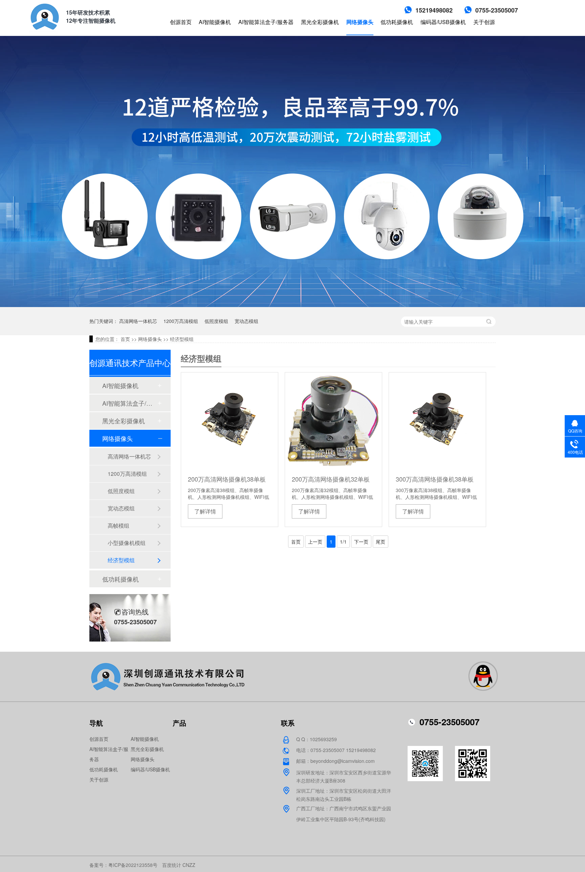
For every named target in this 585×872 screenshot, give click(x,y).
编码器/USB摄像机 (443, 22)
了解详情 (205, 511)
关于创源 (484, 22)
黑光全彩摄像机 (320, 22)
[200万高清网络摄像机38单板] (229, 420)
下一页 (361, 541)
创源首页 (181, 22)
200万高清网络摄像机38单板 (227, 478)
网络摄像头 (359, 22)
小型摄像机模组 (127, 543)
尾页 (380, 541)
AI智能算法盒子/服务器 (266, 22)
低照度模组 (216, 321)
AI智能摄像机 (215, 22)
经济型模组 (182, 339)
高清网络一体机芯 (138, 321)
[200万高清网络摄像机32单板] (333, 420)
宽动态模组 (246, 321)
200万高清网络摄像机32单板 (331, 478)
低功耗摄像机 (397, 22)
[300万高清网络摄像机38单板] (437, 420)
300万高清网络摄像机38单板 (435, 478)
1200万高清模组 (181, 321)
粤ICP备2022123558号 (132, 864)
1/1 (343, 541)
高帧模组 (118, 525)
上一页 (315, 541)
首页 (125, 339)
